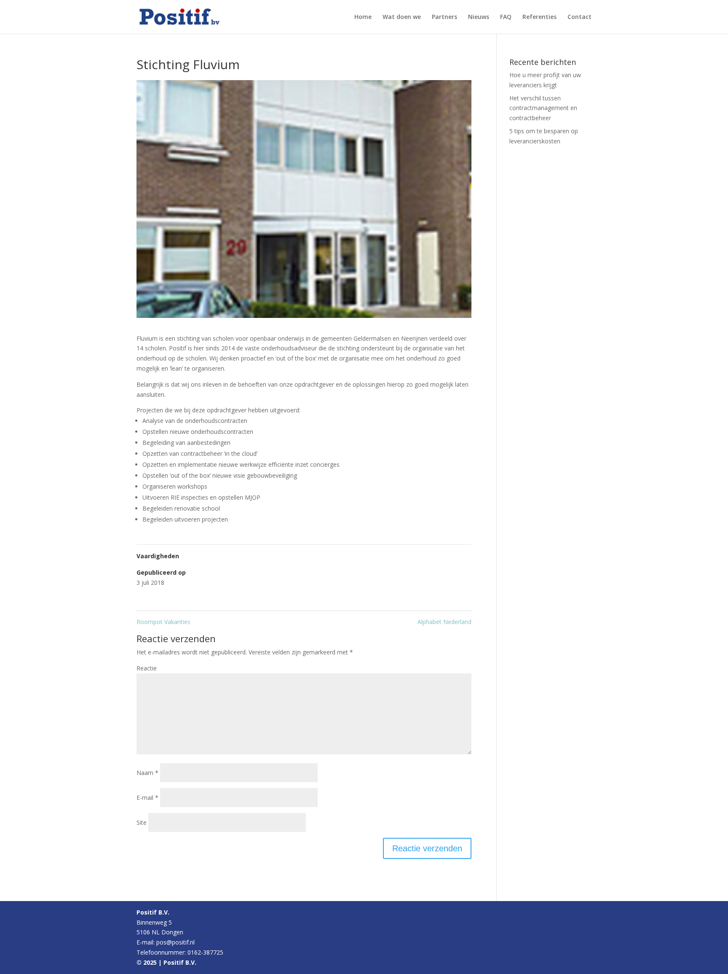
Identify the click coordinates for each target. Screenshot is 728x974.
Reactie (146, 668)
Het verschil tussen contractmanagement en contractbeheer (543, 108)
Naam (147, 773)
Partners (444, 17)
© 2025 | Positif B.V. (166, 962)
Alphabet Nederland (444, 622)
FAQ (505, 17)
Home (363, 17)
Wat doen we (402, 17)
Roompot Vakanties (163, 622)
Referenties (539, 17)
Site (141, 822)
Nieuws (478, 17)
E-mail (147, 798)
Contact (579, 17)
